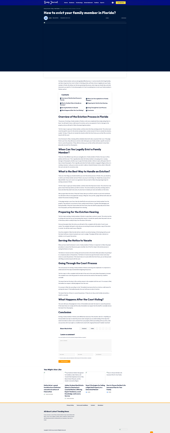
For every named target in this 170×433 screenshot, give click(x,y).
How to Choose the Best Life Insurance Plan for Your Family (116, 387)
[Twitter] (57, 423)
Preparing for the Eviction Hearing (97, 103)
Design (46, 382)
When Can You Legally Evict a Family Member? (97, 99)
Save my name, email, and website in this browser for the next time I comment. (75, 358)
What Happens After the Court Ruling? (73, 110)
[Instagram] (65, 423)
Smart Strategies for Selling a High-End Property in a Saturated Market (95, 387)
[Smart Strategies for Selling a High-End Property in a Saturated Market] (95, 378)
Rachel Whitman (49, 394)
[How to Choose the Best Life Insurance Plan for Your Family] (116, 378)
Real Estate (55, 17)
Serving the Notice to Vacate (69, 107)
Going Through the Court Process (97, 107)
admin (50, 17)
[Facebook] (53, 423)
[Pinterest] (61, 423)
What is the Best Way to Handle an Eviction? (70, 104)
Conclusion (90, 110)
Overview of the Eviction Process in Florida (71, 99)
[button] (121, 2)
